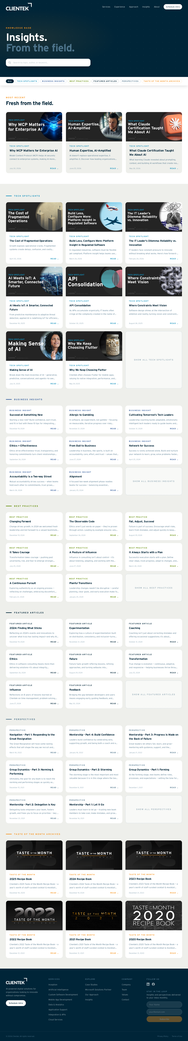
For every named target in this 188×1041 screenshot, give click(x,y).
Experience (119, 7)
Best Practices (79, 81)
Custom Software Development (63, 994)
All (10, 81)
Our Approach (91, 994)
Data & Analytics (56, 1004)
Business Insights (53, 81)
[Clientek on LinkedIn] (148, 984)
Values (125, 994)
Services (106, 7)
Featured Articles (105, 81)
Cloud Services (55, 1019)
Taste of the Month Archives (162, 81)
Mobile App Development (60, 999)
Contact (125, 999)
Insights (146, 7)
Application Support (57, 1009)
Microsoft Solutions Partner (98, 989)
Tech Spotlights (27, 81)
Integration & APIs (57, 1014)
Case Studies (91, 984)
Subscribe (164, 1019)
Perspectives (130, 81)
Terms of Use (177, 1036)
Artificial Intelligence (58, 989)
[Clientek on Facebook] (153, 984)
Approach (133, 7)
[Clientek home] (23, 981)
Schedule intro (173, 7)
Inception (52, 984)
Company (126, 984)
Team (124, 989)
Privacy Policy (162, 1036)
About (157, 7)
